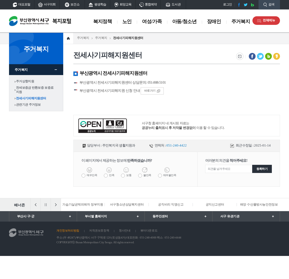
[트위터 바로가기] (245, 4)
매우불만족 (169, 175)
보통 (128, 175)
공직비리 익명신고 (170, 204)
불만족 (147, 175)
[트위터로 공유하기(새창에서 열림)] (260, 56)
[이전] (35, 204)
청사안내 (124, 230)
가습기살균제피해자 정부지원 (82, 204)
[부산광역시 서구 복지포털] (42, 21)
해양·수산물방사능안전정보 (259, 204)
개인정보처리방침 (67, 230)
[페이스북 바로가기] (238, 4)
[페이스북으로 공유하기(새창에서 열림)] (252, 56)
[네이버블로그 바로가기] (252, 4)
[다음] (56, 204)
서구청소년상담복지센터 (127, 204)
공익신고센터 (215, 204)
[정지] (45, 204)
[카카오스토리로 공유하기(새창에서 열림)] (276, 56)
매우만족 (92, 175)
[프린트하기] (239, 56)
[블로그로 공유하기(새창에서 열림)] (268, 56)
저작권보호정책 (99, 230)
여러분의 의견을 (226, 160)
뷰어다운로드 (149, 230)
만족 (111, 175)
